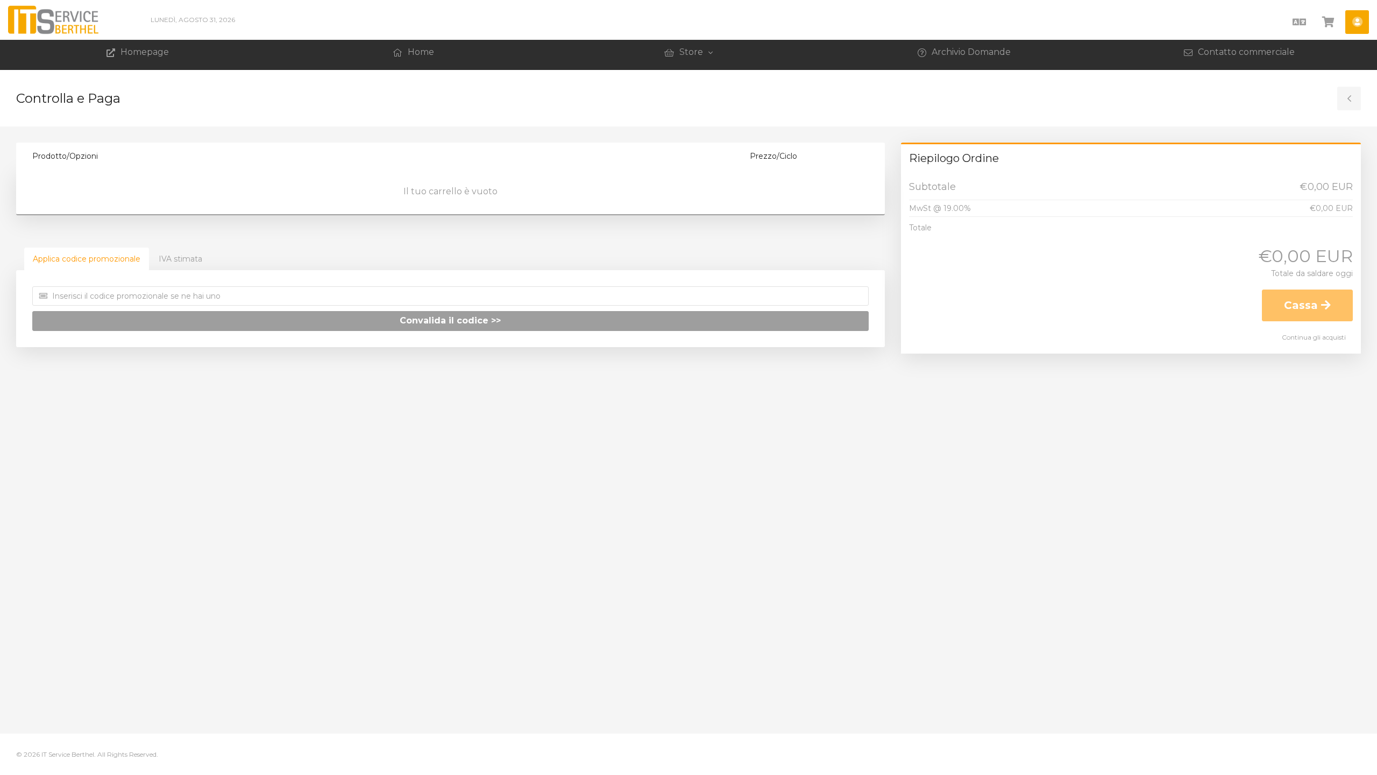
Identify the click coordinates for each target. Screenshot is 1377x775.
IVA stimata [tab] (180, 259)
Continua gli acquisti (1314, 337)
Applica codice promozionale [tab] (86, 259)
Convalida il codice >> (450, 320)
